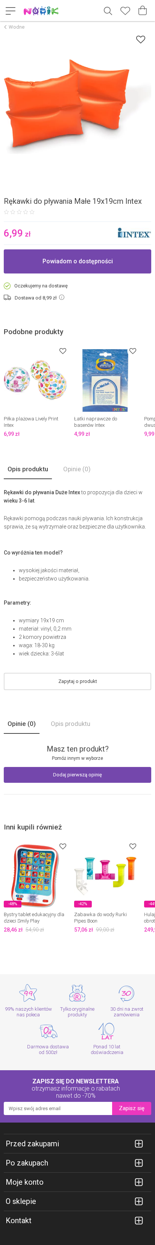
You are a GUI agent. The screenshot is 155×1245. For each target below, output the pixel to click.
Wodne (16, 27)
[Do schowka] (62, 350)
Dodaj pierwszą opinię (77, 775)
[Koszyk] (142, 10)
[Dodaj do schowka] (140, 39)
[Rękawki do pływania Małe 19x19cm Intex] (77, 106)
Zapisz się (131, 1108)
